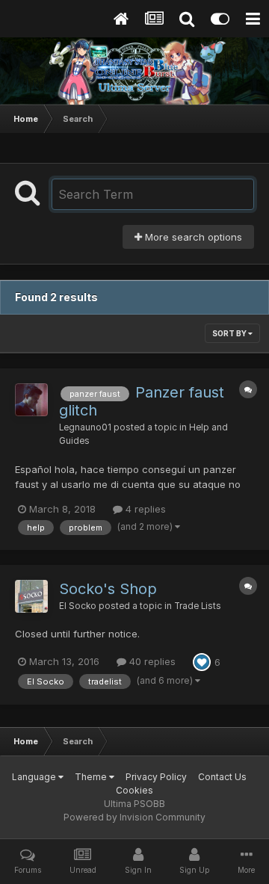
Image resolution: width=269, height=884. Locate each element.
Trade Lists (197, 606)
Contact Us (222, 776)
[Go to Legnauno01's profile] (31, 399)
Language (35, 776)
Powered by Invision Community (134, 817)
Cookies (134, 790)
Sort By (230, 333)
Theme (92, 776)
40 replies (151, 661)
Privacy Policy (156, 776)
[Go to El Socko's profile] (31, 596)
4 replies (144, 509)
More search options (192, 237)
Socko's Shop (108, 589)
